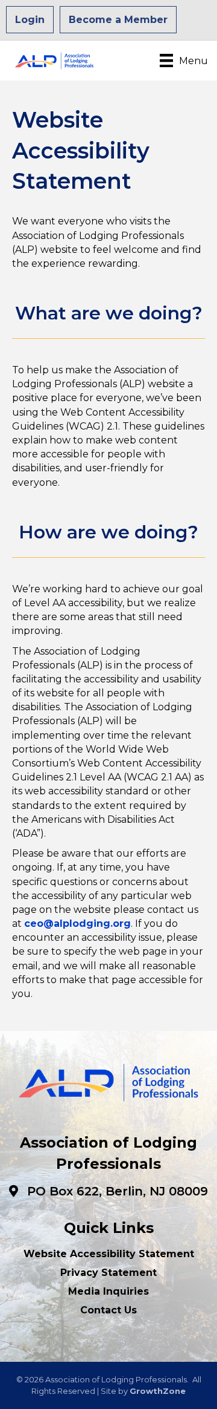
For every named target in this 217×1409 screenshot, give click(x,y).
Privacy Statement (108, 1272)
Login (30, 19)
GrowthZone (158, 1391)
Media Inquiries (108, 1291)
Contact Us (108, 1310)
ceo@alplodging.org (77, 923)
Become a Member (118, 19)
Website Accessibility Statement (109, 1254)
